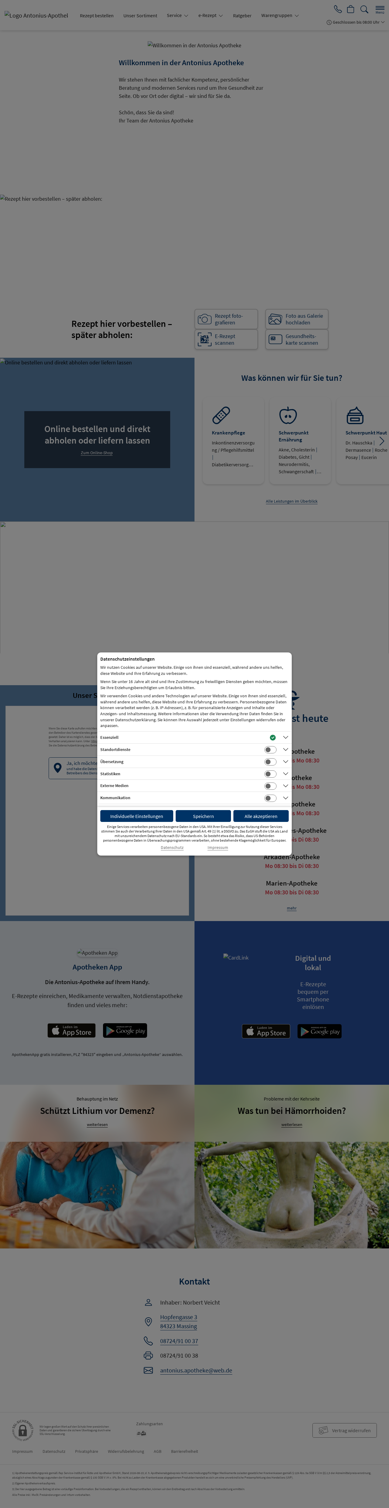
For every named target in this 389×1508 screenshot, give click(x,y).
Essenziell (109, 737)
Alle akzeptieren (261, 816)
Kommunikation (115, 797)
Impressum (218, 847)
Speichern (203, 816)
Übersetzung (111, 761)
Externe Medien (114, 785)
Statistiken (110, 773)
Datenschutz (172, 847)
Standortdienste (115, 749)
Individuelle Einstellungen (136, 816)
